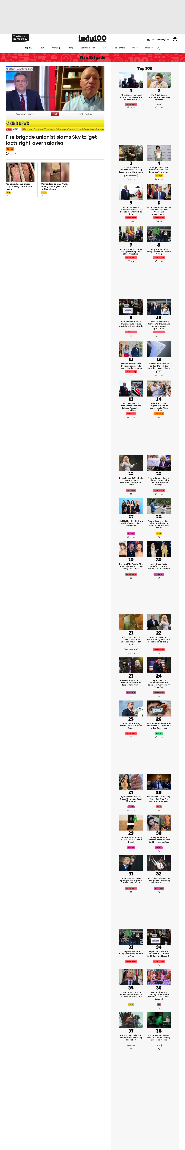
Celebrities (120, 48)
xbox (158, 1045)
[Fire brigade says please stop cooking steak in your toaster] (20, 172)
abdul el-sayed (131, 332)
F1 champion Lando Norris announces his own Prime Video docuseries (159, 725)
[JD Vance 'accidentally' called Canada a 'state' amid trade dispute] (131, 1093)
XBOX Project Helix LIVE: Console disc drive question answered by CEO (131, 640)
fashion (131, 848)
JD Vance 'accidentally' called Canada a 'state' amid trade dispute (131, 1110)
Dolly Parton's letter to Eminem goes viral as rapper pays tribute (131, 682)
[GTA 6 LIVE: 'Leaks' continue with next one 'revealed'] (159, 80)
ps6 (159, 372)
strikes (10, 149)
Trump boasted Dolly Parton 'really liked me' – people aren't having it (159, 639)
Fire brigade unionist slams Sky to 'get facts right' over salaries (51, 140)
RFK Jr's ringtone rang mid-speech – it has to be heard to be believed (131, 994)
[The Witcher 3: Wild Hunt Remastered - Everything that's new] (131, 1020)
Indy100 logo (92, 38)
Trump (70, 48)
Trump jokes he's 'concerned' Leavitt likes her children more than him (131, 210)
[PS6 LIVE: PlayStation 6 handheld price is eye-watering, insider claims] (159, 348)
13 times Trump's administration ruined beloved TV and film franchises (131, 406)
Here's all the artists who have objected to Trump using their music (131, 566)
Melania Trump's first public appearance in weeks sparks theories (131, 366)
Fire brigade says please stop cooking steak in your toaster (19, 186)
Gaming (56, 48)
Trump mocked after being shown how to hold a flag (159, 251)
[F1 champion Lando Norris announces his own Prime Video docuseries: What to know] (159, 708)
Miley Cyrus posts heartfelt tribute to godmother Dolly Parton (158, 566)
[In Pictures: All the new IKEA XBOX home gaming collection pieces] (159, 1020)
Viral (105, 48)
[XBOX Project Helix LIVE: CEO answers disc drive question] (131, 622)
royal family (159, 414)
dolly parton (159, 574)
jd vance (131, 1119)
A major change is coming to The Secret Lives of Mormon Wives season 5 (158, 995)
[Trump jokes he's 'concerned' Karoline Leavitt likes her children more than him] (131, 192)
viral (8, 193)
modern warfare (131, 176)
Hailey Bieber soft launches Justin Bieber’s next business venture (158, 839)
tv (159, 1005)
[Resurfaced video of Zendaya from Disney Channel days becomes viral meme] (159, 152)
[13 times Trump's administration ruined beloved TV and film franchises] (131, 388)
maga (159, 533)
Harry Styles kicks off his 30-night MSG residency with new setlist (158, 880)
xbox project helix (131, 650)
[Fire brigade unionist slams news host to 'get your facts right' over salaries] (55, 99)
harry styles (159, 888)
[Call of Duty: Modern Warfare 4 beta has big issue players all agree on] (131, 152)
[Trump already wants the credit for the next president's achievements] (159, 192)
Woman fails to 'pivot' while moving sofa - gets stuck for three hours (55, 186)
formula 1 (159, 733)
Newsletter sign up (160, 39)
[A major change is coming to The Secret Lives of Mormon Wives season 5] (159, 977)
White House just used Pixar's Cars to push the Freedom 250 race (131, 97)
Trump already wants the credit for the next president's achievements (159, 210)
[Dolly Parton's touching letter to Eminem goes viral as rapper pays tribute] (131, 665)
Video (135, 48)
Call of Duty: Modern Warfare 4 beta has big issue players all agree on (131, 169)
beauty (131, 807)
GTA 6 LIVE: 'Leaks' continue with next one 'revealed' (159, 97)
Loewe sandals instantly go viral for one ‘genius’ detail (131, 839)
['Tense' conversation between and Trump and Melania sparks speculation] (159, 306)
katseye (131, 533)
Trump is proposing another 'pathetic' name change (131, 725)
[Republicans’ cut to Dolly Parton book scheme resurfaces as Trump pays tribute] (131, 463)
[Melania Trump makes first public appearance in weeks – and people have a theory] (131, 348)
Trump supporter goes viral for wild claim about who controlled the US (159, 524)
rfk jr (159, 807)
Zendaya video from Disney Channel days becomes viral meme (159, 169)
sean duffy (159, 1119)
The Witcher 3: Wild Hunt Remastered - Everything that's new (131, 1037)
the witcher (131, 1045)
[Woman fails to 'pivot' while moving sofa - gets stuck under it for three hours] (55, 172)
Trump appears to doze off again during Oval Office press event (131, 251)
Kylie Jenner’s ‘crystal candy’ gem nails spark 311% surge (131, 799)
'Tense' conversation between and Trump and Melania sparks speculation (159, 325)
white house (131, 414)
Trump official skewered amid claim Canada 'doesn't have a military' (158, 1110)
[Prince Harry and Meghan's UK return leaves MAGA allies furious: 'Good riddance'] (159, 388)
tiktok (44, 193)
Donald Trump (131, 104)
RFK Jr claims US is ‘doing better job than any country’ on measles (159, 799)
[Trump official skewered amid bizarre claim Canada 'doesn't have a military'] (159, 1093)
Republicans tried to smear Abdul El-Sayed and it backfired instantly (131, 323)
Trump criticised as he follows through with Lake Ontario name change (158, 481)
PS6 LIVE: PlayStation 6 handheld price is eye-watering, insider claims (158, 366)
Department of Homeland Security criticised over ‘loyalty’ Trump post (159, 683)
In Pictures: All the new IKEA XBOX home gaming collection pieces (158, 1037)
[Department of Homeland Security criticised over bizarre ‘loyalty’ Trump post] (159, 665)
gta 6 (159, 104)
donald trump (131, 218)
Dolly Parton (131, 490)
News (42, 48)
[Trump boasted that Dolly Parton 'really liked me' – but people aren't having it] (159, 622)
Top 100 (28, 48)
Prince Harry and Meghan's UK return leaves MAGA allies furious (159, 406)
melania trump (131, 372)
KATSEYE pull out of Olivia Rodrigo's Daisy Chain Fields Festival (131, 523)
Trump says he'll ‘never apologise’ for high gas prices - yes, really (131, 880)
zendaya (159, 176)
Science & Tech (88, 48)
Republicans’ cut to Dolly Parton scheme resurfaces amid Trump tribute (131, 481)
